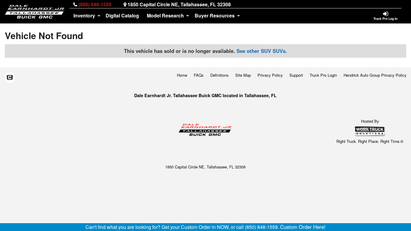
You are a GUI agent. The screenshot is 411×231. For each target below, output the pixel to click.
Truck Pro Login (323, 75)
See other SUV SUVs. (261, 50)
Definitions (219, 75)
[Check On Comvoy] (10, 78)
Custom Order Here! (303, 226)
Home (182, 75)
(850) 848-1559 (95, 4)
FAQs (199, 75)
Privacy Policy (270, 75)
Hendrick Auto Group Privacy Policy (375, 75)
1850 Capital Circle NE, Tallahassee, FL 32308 (179, 4)
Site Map (243, 75)
